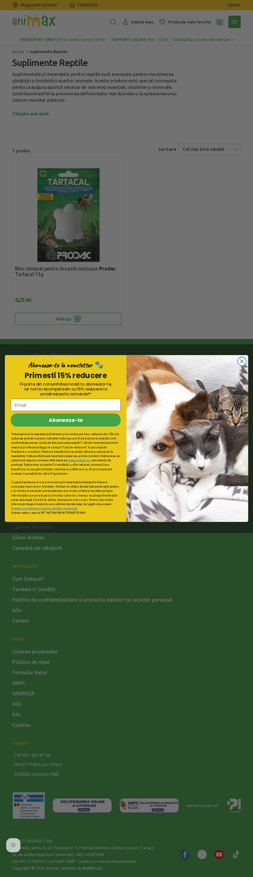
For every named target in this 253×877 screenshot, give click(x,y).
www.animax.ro (78, 460)
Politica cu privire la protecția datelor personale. (44, 508)
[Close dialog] (242, 361)
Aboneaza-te (66, 420)
